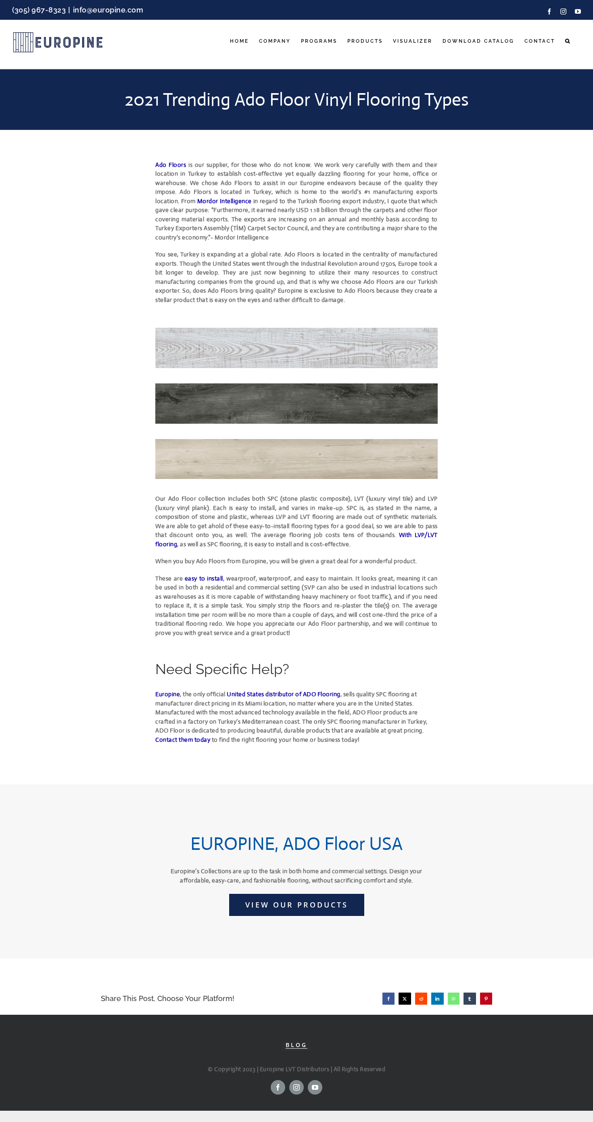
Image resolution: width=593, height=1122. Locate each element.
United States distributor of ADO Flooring (283, 694)
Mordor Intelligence (224, 201)
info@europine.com (108, 10)
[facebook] (278, 1087)
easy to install (204, 578)
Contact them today (182, 739)
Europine (167, 694)
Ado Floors (170, 165)
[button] (568, 41)
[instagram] (296, 1087)
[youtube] (315, 1087)
